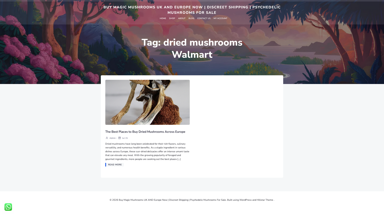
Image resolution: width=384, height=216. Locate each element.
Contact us (204, 18)
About (182, 18)
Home (163, 18)
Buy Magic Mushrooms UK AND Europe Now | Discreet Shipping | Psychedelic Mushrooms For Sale (192, 10)
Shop (172, 18)
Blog (191, 18)
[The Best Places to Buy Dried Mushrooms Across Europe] (147, 102)
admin (112, 138)
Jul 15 (125, 138)
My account (220, 18)
